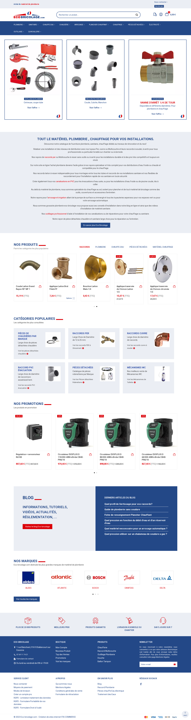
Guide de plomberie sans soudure (122, 509)
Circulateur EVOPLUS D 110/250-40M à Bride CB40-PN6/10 (70, 457)
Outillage (18, 32)
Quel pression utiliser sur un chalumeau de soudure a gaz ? (135, 534)
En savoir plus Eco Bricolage (95, 225)
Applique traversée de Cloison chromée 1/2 (58, 289)
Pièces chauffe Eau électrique (111, 691)
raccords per (50, 157)
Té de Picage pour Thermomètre (91, 287)
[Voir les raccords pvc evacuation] (53, 373)
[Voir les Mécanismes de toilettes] (162, 373)
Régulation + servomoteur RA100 (28, 455)
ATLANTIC (62, 588)
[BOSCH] (95, 577)
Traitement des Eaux (107, 694)
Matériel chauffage (163, 247)
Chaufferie (102, 647)
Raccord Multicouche (107, 651)
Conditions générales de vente (69, 691)
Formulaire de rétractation (67, 694)
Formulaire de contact (25, 659)
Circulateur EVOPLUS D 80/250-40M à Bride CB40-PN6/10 (112, 457)
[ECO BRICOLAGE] (29, 14)
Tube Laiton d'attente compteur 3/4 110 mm (125, 289)
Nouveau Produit (63, 651)
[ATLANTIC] (62, 577)
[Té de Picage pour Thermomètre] (95, 268)
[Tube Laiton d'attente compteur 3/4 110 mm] (129, 268)
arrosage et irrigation (57, 197)
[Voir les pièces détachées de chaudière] (53, 339)
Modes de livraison (22, 691)
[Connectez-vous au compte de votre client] (161, 14)
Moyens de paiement (23, 687)
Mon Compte (61, 647)
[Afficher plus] (107, 286)
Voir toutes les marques (26, 599)
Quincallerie (34, 32)
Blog (100, 684)
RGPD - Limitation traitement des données (32, 698)
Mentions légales (162, 657)
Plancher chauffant (98, 25)
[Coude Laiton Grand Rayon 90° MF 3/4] (162, 268)
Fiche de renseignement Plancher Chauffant (128, 515)
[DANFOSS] (129, 577)
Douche (101, 658)
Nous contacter (20, 684)
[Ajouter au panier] (40, 286)
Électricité (154, 25)
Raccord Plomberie (106, 687)
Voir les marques (63, 661)
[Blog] (155, 14)
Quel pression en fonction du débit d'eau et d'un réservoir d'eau (135, 522)
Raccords (85, 247)
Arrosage (78, 25)
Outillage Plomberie (106, 654)
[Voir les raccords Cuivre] (162, 339)
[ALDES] (28, 577)
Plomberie (18, 25)
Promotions (61, 658)
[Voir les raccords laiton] (107, 339)
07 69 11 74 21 (22, 655)
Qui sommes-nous (64, 684)
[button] (94, 306)
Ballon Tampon (104, 661)
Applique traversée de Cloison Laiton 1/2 (24, 289)
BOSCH (95, 588)
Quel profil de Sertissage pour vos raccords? (128, 504)
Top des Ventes (62, 654)
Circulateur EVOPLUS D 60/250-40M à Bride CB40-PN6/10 (154, 457)
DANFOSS (129, 588)
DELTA (162, 588)
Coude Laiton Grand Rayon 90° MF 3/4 (159, 287)
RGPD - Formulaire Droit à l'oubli (27, 708)
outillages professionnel (56, 214)
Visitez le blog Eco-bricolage (37, 526)
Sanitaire (33, 25)
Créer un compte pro (23, 694)
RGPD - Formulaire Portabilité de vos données (29, 702)
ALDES (28, 588)
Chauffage (117, 25)
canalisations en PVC (65, 181)
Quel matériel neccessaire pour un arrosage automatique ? (135, 528)
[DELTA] (163, 577)
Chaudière (64, 25)
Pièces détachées (135, 25)
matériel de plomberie (30, 4)
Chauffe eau (48, 25)
